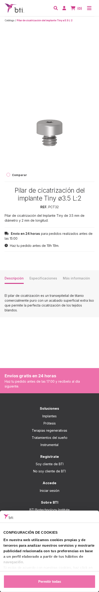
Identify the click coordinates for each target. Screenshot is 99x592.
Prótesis (50, 423)
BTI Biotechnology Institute (49, 510)
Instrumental (49, 445)
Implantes (49, 416)
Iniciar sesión (49, 491)
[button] (55, 8)
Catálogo (9, 20)
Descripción (14, 278)
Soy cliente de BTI (50, 464)
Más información (76, 278)
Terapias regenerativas (49, 430)
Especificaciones (43, 278)
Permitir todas (49, 581)
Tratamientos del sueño (49, 438)
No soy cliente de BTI (49, 471)
